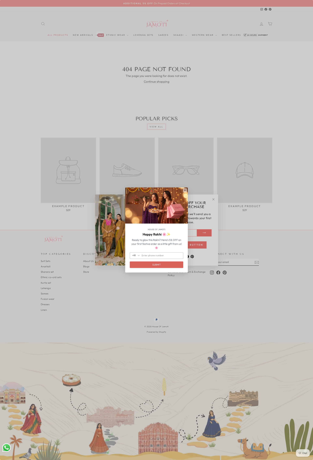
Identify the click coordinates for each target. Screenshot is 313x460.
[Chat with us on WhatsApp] (6, 448)
